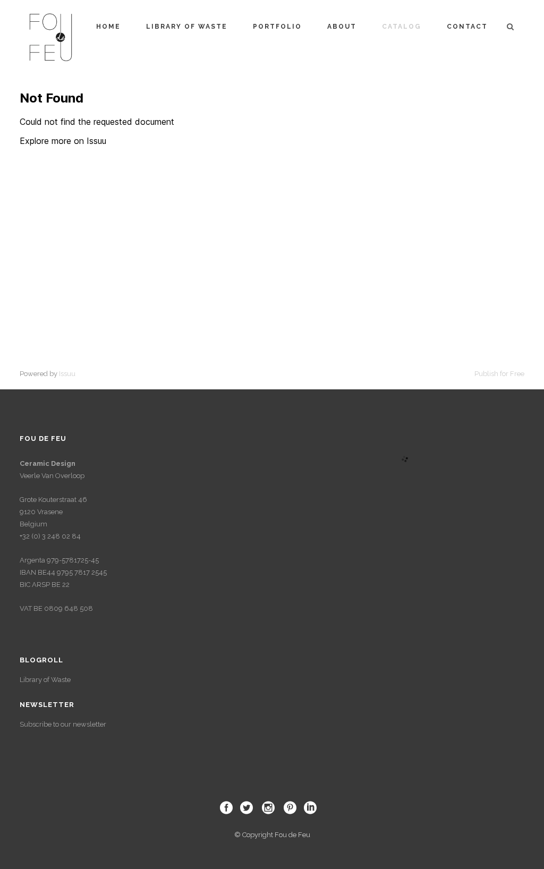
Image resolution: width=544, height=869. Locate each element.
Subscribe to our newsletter (63, 724)
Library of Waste (45, 680)
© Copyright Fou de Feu (272, 835)
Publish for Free (499, 374)
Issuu (67, 374)
